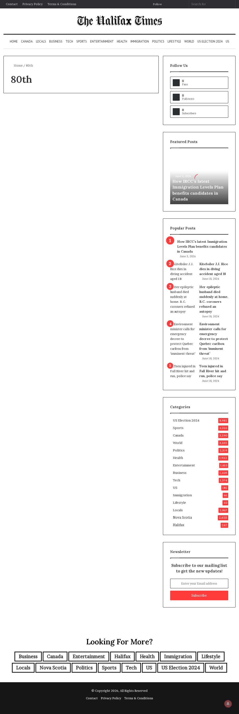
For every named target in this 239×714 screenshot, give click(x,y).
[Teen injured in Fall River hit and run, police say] (183, 372)
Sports (81, 41)
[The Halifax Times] (119, 21)
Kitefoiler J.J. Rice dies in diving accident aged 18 (213, 269)
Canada (27, 41)
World (189, 41)
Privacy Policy (32, 4)
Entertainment (102, 41)
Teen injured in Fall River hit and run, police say (212, 371)
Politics (158, 41)
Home (14, 41)
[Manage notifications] (228, 703)
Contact (12, 4)
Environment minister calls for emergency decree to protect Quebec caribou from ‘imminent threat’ (213, 339)
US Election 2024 (209, 41)
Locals (41, 41)
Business (55, 41)
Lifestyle (174, 41)
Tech (69, 41)
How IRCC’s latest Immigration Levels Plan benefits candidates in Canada (202, 246)
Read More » (23, 220)
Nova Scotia (182, 517)
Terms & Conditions (61, 4)
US (227, 41)
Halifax (178, 525)
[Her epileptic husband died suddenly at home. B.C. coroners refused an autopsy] (183, 299)
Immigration (139, 41)
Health (122, 41)
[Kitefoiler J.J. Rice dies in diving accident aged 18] (183, 271)
